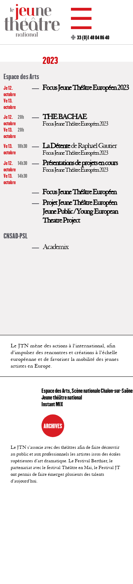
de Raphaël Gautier (80, 145)
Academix (55, 246)
